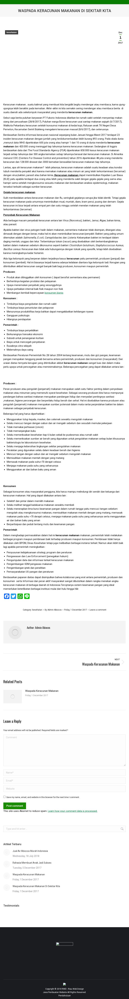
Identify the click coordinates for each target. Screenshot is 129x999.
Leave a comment (98, 610)
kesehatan (12, 32)
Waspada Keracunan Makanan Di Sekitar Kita (36, 886)
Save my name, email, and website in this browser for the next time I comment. (43, 797)
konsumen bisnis (54, 292)
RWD (64, 989)
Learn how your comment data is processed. (72, 811)
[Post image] (12, 696)
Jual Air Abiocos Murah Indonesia (30, 851)
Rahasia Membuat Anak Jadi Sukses (32, 862)
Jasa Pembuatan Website (55, 992)
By (53, 610)
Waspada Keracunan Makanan (41, 690)
